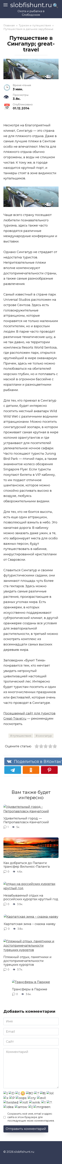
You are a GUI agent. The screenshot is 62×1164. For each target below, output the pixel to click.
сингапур (45, 735)
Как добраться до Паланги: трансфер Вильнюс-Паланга (26, 864)
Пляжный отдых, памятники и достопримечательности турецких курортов (27, 960)
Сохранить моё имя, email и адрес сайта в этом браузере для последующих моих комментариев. (30, 1117)
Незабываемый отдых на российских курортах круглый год (30, 897)
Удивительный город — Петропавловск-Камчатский (26, 820)
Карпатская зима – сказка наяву (29, 924)
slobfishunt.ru (31, 5)
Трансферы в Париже (29, 989)
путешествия (21, 735)
